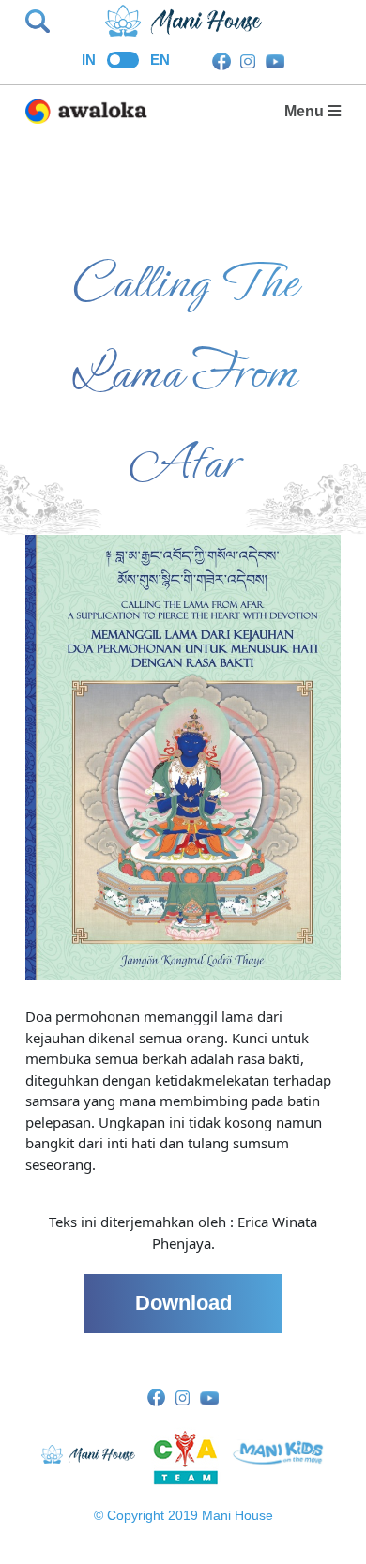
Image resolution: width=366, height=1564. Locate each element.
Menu (306, 110)
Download (183, 1302)
